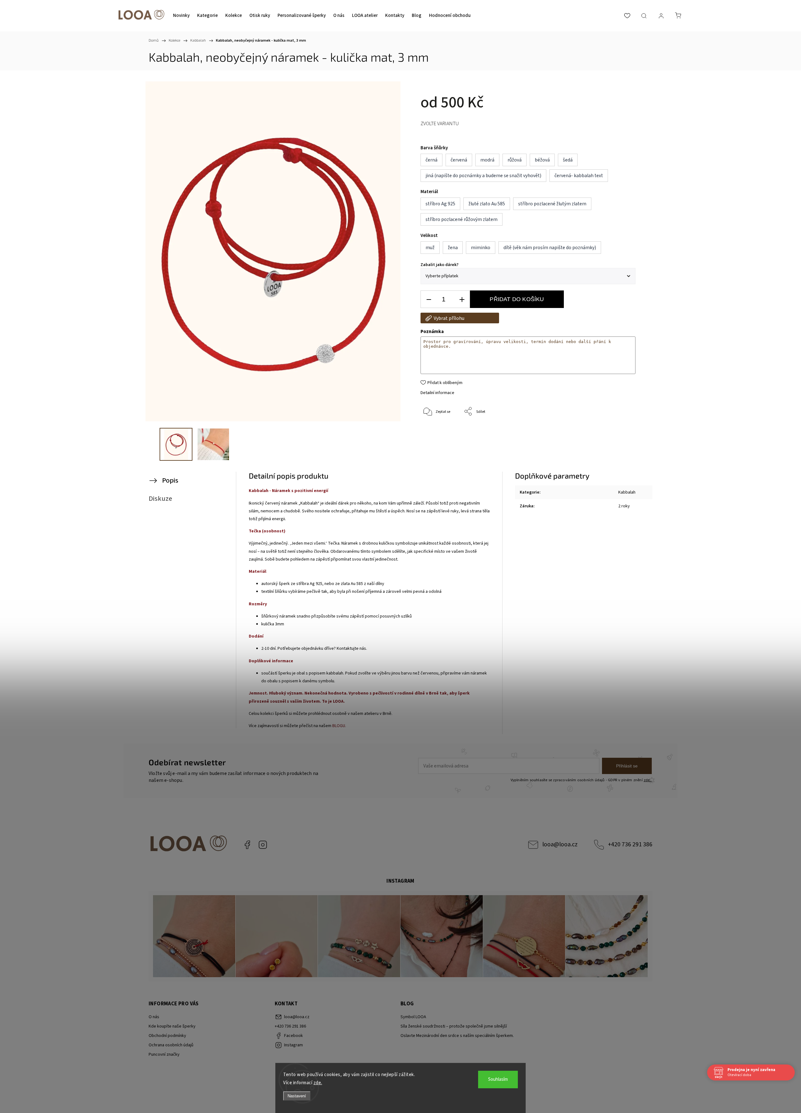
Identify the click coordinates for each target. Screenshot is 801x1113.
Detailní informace (437, 393)
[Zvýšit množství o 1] (462, 299)
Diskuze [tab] (160, 499)
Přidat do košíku (517, 299)
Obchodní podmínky (167, 1036)
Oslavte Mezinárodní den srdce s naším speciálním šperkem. (457, 1036)
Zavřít (622, 432)
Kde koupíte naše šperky (172, 1026)
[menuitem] (181, 15)
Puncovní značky (164, 1054)
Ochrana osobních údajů (171, 1045)
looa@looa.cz (560, 844)
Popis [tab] (170, 480)
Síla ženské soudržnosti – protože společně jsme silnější (453, 1026)
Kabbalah (626, 492)
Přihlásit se (627, 765)
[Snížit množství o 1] (428, 299)
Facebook (247, 844)
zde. (318, 1083)
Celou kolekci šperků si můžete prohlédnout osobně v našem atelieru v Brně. (321, 713)
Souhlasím (498, 1079)
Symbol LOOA (413, 1017)
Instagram (263, 844)
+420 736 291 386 (630, 844)
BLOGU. (339, 726)
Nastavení (297, 1096)
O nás (154, 1017)
